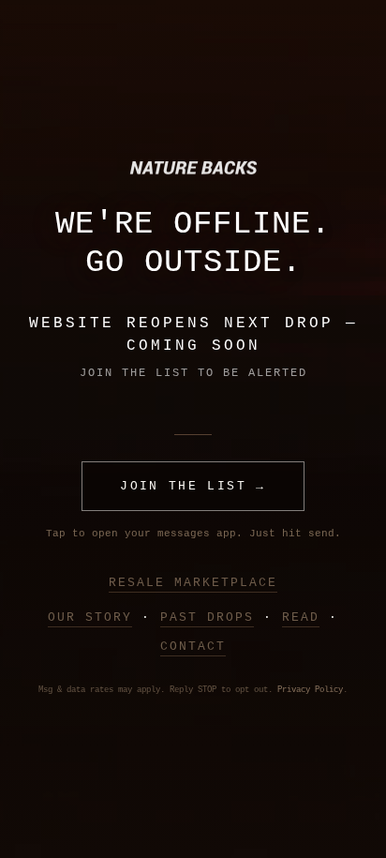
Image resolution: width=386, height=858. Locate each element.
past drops (207, 617)
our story (90, 617)
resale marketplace (193, 583)
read (300, 617)
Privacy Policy (310, 690)
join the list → (192, 486)
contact (193, 647)
